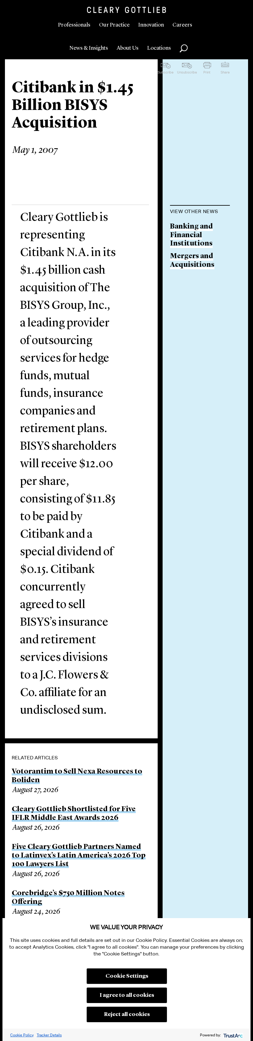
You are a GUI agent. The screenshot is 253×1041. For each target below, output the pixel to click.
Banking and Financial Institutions (191, 235)
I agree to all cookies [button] (127, 995)
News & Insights (88, 48)
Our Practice (114, 25)
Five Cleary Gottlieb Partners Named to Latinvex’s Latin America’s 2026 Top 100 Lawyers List (79, 855)
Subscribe (165, 72)
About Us (128, 48)
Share (225, 72)
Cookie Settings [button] (127, 976)
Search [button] (184, 48)
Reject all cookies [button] (127, 1014)
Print (206, 72)
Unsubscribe (187, 72)
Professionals (74, 25)
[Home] (126, 10)
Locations (159, 48)
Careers (182, 25)
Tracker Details (49, 1035)
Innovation (151, 25)
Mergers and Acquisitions (192, 261)
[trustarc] (232, 1035)
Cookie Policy (22, 1035)
